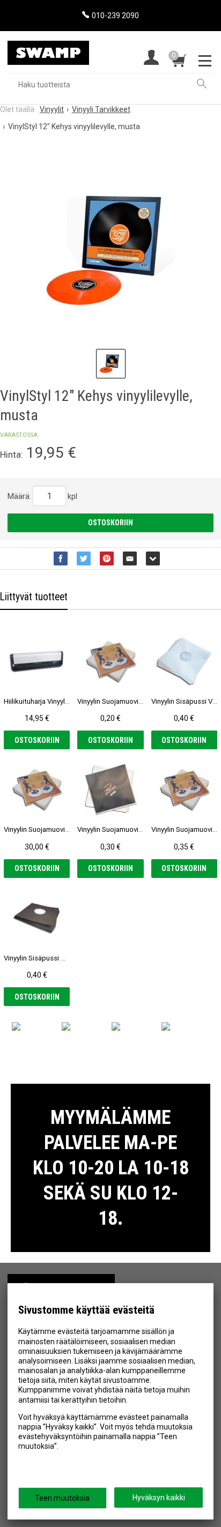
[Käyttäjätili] (151, 58)
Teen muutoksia (62, 1498)
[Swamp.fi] (48, 48)
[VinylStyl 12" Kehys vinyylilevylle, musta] (110, 250)
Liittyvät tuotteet (34, 597)
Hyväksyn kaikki (158, 1497)
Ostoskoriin (110, 522)
